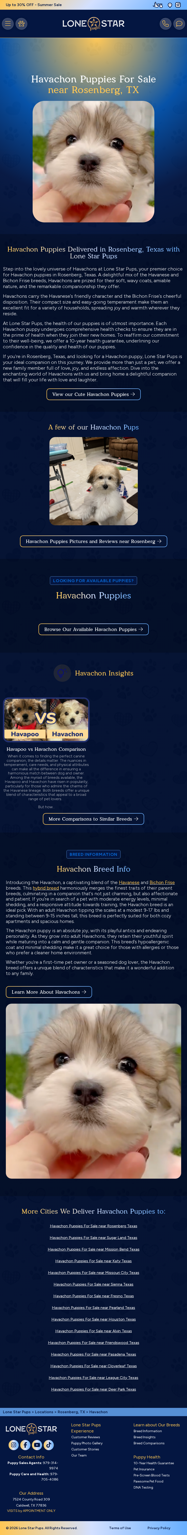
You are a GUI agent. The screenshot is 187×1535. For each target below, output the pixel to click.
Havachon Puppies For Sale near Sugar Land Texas (93, 1237)
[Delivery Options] (158, 5)
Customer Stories (85, 1449)
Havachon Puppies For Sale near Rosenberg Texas (93, 1226)
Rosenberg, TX (72, 1412)
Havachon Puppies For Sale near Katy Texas (93, 1261)
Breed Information (148, 1431)
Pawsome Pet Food (148, 1481)
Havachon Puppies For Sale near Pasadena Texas (93, 1354)
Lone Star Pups (17, 1412)
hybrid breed (46, 888)
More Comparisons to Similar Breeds (90, 819)
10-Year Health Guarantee (154, 1463)
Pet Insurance (144, 1469)
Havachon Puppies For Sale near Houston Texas (93, 1319)
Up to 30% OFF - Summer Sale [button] (34, 4)
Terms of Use (120, 1528)
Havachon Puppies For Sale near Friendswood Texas (93, 1342)
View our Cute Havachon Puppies (91, 394)
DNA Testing (143, 1487)
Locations (44, 1412)
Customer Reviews (85, 1437)
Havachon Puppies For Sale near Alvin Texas (93, 1331)
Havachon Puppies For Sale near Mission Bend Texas (94, 1249)
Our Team (79, 1455)
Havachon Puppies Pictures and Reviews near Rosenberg (91, 541)
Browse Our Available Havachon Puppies (90, 629)
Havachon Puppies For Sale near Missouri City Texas (93, 1272)
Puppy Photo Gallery (87, 1443)
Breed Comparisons (149, 1443)
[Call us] (165, 24)
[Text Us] (179, 24)
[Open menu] (8, 24)
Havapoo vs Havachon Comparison (46, 749)
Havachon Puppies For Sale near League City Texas (93, 1377)
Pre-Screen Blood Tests (152, 1475)
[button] (170, 5)
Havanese (129, 882)
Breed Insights (145, 1437)
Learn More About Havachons (46, 992)
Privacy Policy (159, 1528)
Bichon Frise (162, 882)
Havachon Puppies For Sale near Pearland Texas (93, 1307)
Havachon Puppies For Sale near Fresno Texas (93, 1296)
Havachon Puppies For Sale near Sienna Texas (93, 1284)
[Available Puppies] (21, 24)
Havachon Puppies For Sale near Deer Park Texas (93, 1389)
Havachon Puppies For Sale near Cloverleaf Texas (93, 1366)
